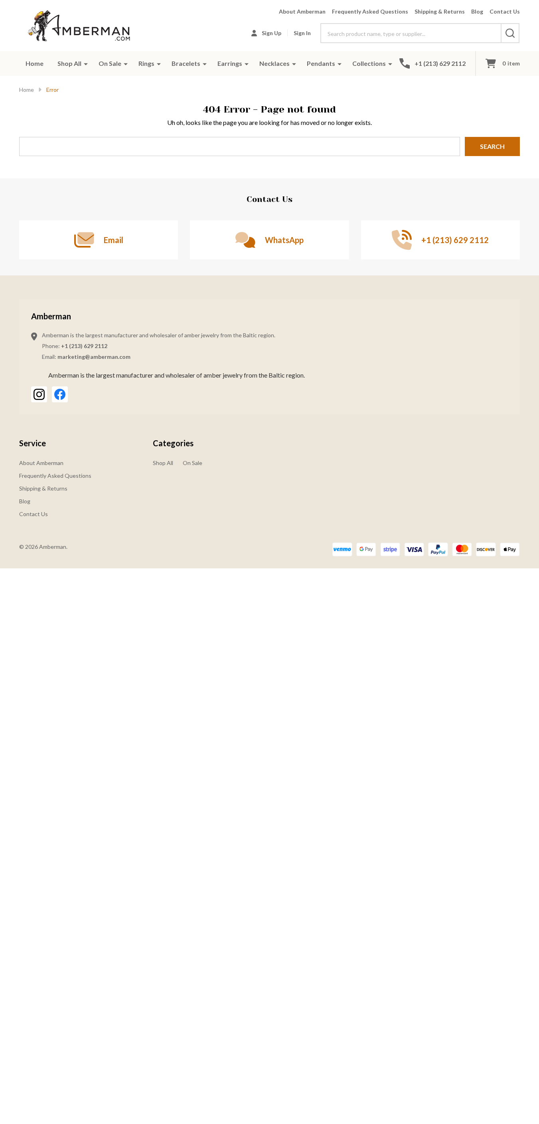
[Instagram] (39, 394)
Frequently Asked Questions (370, 11)
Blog (477, 11)
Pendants (321, 63)
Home (34, 63)
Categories (173, 443)
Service (32, 443)
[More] (86, 63)
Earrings (229, 63)
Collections (369, 63)
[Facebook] (60, 394)
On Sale (110, 63)
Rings (146, 63)
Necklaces (274, 63)
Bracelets (186, 63)
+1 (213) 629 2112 (84, 345)
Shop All (69, 63)
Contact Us (505, 11)
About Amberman (302, 11)
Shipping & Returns (440, 11)
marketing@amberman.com (93, 356)
